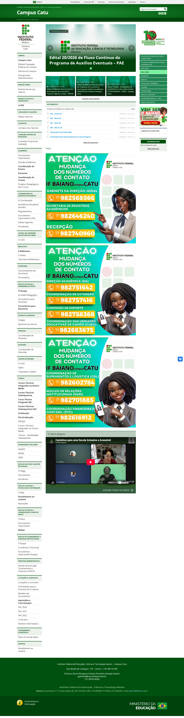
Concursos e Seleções (149, 83)
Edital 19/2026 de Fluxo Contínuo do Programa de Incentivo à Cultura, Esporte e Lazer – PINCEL (60, 91)
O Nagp (21, 470)
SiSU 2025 (145, 68)
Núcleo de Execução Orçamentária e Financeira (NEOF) (27, 568)
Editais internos (25, 116)
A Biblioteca (24, 251)
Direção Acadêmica (27, 162)
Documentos (24, 475)
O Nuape (22, 291)
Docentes (22, 173)
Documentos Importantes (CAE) (26, 217)
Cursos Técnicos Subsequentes (26, 394)
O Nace (21, 519)
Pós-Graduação (25, 417)
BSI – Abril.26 (55, 123)
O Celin (21, 363)
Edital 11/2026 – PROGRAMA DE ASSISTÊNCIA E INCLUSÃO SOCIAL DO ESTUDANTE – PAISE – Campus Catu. (121, 90)
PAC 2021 (22, 611)
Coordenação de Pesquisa (25, 337)
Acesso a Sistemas (148, 94)
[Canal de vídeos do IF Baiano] (165, 13)
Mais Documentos (90, 142)
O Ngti (21, 492)
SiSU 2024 (145, 72)
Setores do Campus (27, 71)
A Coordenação (25, 200)
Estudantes (23, 226)
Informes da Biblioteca (28, 259)
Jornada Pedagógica (27, 295)
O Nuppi (22, 543)
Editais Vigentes (25, 222)
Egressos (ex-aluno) (27, 324)
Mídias (21, 530)
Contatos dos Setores (28, 128)
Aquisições (23, 503)
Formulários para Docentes (26, 300)
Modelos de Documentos (24, 595)
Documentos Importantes (24, 156)
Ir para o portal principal (28, 20)
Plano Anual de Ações (28, 637)
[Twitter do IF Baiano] (162, 13)
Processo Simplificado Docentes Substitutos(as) (153, 63)
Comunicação (146, 91)
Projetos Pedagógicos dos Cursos (28, 185)
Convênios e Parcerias (28, 547)
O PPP (21, 105)
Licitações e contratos (28, 582)
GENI (20, 457)
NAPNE (21, 449)
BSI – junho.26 (56, 114)
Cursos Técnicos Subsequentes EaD (27, 407)
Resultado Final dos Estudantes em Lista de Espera (70, 137)
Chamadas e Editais (27, 371)
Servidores (23, 479)
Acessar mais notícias (91, 98)
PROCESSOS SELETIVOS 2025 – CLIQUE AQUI (153, 57)
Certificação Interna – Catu (151, 98)
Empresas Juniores (148, 102)
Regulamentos (25, 211)
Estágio (21, 320)
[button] (141, 38)
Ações (21, 367)
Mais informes (153, 148)
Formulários (24, 277)
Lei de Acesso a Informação (31, 702)
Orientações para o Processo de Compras (28, 588)
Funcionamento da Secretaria (27, 272)
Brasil (39, 2)
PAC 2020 (22, 607)
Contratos (23, 619)
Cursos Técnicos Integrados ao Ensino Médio (28, 386)
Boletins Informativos (28, 623)
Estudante (145, 76)
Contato (22, 255)
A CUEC (21, 239)
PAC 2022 (22, 615)
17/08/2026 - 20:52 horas (127, 114)
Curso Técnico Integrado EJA (25, 401)
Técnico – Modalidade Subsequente (28, 436)
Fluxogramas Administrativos (25, 76)
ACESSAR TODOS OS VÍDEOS (116, 490)
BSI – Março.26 (56, 127)
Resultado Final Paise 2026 (60, 132)
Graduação (23, 413)
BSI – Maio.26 (55, 118)
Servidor (144, 87)
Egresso (144, 79)
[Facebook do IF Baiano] (159, 13)
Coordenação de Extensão (25, 351)
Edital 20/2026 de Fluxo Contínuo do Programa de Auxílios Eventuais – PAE (86, 60)
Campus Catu (32, 12)
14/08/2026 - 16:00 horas (127, 132)
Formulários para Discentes (27, 307)
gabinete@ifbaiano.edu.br (138, 691)
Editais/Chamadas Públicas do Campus (27, 65)
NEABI (21, 453)
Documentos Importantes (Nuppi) (28, 553)
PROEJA (21, 421)
